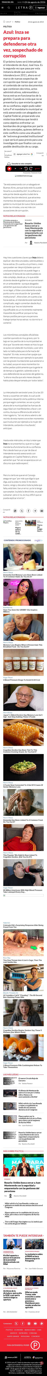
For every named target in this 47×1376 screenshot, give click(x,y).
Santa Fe (13, 1333)
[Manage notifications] (42, 1363)
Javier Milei (21, 2)
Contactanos (7, 1323)
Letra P (8, 22)
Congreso (35, 1336)
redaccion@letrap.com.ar (33, 1371)
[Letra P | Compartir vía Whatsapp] (15, 511)
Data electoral (21, 13)
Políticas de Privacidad (34, 1373)
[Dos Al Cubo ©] (11, 1357)
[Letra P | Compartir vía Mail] (42, 511)
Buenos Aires (30, 1330)
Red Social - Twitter (16, 1323)
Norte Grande (13, 1336)
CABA (39, 1330)
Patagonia (25, 1336)
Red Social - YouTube (35, 1323)
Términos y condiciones (16, 1373)
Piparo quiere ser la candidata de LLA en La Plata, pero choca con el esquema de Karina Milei (22, 1214)
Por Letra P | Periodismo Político (8, 154)
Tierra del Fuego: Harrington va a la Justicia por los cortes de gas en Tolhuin (24, 1223)
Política (17, 22)
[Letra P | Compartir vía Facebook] (28, 511)
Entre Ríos (23, 1333)
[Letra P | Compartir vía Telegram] (35, 511)
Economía (18, 1330)
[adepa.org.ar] (27, 1357)
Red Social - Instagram (29, 1323)
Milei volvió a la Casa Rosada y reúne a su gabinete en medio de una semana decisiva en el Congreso (24, 1205)
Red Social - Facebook (22, 1323)
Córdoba (33, 1333)
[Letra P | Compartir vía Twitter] (22, 511)
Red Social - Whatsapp (42, 1323)
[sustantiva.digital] (38, 1357)
